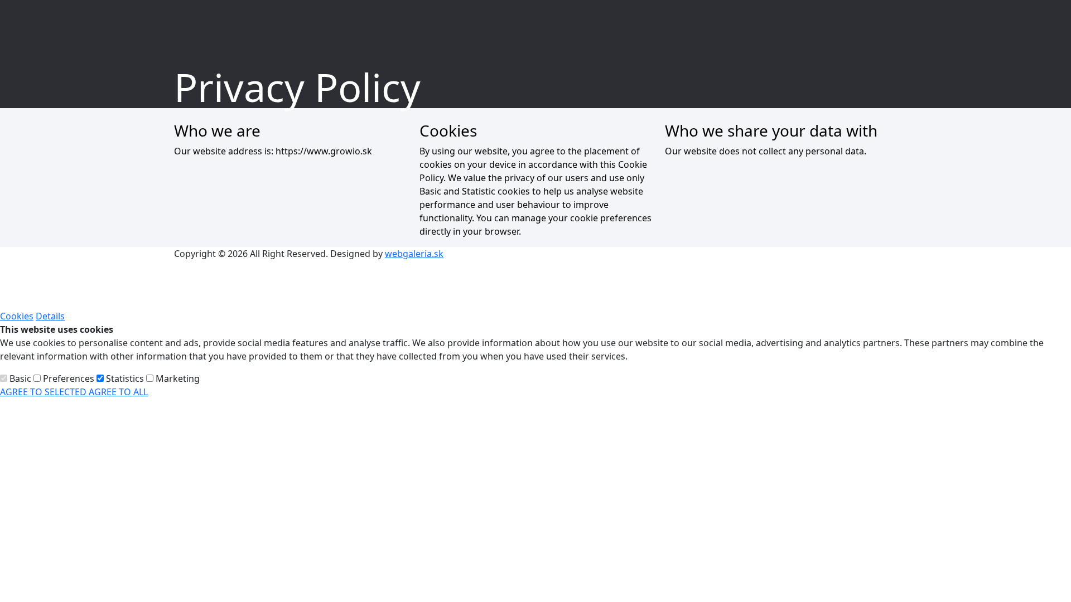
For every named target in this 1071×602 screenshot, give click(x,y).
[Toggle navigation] (1032, 19)
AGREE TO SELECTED (44, 392)
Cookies (16, 316)
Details (50, 316)
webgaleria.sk (414, 253)
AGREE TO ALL (118, 392)
